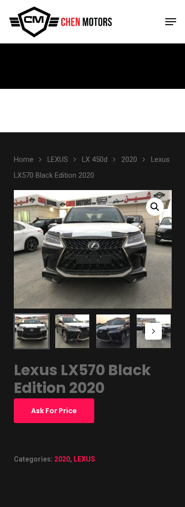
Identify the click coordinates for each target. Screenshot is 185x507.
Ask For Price (54, 411)
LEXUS (57, 159)
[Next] (153, 331)
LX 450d (95, 159)
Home (24, 159)
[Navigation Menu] (170, 22)
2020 (129, 159)
